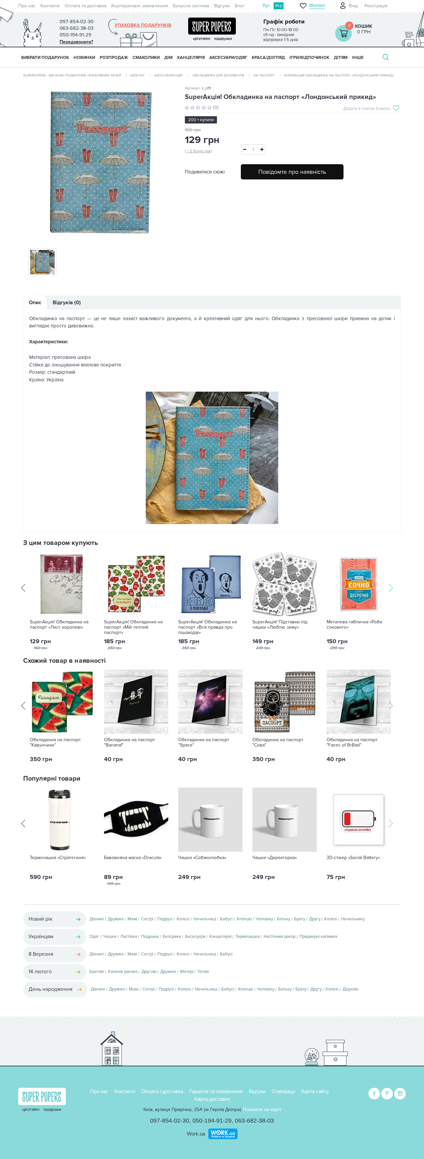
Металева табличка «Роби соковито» (354, 624)
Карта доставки (212, 1099)
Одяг (94, 936)
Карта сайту (315, 1091)
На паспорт (264, 75)
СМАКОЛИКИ (146, 57)
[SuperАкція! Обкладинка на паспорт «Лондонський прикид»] (99, 162)
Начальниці (204, 919)
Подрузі (165, 919)
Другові (148, 971)
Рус (266, 5)
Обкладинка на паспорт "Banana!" (129, 742)
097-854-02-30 (169, 1120)
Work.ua (196, 1133)
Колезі (183, 919)
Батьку (283, 919)
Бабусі (226, 919)
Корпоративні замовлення (139, 6)
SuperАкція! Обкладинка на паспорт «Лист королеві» (59, 624)
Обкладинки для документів (218, 75)
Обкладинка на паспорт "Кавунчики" (55, 742)
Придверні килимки (318, 936)
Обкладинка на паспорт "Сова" (277, 742)
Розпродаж (114, 57)
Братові (96, 971)
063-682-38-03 (254, 1120)
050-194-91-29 (212, 1120)
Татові (203, 971)
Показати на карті (262, 1109)
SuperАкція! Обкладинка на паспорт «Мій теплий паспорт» (133, 627)
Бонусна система (191, 6)
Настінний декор (279, 936)
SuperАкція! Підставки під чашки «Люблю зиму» (279, 624)
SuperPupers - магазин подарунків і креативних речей (72, 75)
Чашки (109, 936)
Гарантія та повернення (215, 1091)
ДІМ (168, 57)
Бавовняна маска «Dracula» (133, 857)
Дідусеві (350, 989)
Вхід (353, 6)
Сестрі (147, 919)
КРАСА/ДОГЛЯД (268, 57)
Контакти (50, 6)
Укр (278, 5)
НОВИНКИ (84, 57)
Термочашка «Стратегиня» (58, 857)
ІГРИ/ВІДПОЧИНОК (309, 57)
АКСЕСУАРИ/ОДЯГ (228, 57)
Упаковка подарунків (143, 25)
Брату (299, 919)
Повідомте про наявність (292, 171)
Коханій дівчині (122, 971)
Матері (186, 971)
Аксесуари (195, 936)
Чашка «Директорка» (274, 857)
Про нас (26, 6)
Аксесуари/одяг (168, 75)
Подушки (150, 936)
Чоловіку (264, 919)
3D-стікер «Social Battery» (353, 857)
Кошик (363, 26)
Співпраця (283, 1091)
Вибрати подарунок (45, 57)
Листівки (128, 936)
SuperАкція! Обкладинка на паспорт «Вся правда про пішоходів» (207, 627)
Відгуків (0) (67, 302)
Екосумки (172, 936)
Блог (240, 6)
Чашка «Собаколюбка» (202, 857)
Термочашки (248, 936)
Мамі (132, 919)
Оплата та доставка (85, 6)
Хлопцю (244, 919)
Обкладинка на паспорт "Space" (203, 742)
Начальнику (353, 919)
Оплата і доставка (162, 1091)
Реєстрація (376, 6)
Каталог (137, 75)
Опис (35, 302)
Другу (314, 919)
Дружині (116, 919)
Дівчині (96, 919)
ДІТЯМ (340, 57)
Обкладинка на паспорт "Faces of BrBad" (352, 742)
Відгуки (222, 6)
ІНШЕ (358, 57)
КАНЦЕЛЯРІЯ (191, 57)
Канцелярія (220, 936)
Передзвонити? (76, 41)
